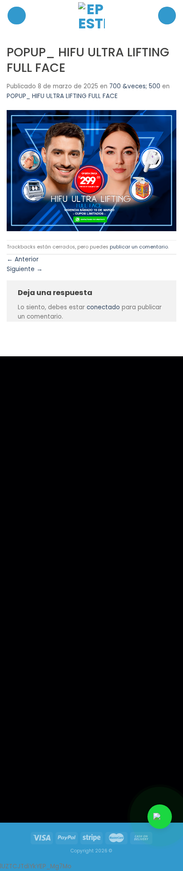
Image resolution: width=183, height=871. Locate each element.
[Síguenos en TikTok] (48, 791)
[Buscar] (167, 15)
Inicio (24, 580)
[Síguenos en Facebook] (30, 791)
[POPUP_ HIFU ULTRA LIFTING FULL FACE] (91, 170)
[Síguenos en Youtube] (66, 791)
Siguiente (25, 269)
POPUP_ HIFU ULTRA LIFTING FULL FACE (62, 96)
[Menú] (17, 16)
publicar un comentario (139, 247)
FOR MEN (28, 591)
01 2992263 (119, 592)
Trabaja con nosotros (42, 615)
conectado (103, 307)
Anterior (23, 259)
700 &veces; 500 (134, 86)
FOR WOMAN (33, 603)
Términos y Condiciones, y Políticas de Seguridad (48, 631)
